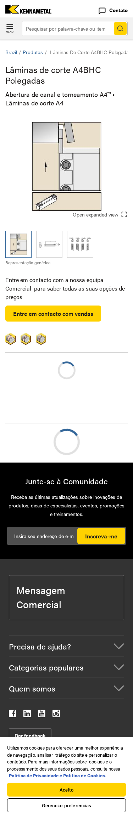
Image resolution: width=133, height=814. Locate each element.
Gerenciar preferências (67, 805)
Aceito (66, 789)
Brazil (11, 52)
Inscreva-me (101, 536)
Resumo (29, 442)
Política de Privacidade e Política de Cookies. (57, 775)
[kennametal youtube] (41, 715)
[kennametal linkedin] (27, 715)
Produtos (33, 52)
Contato (118, 10)
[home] (25, 11)
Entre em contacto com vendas (53, 313)
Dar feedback (30, 735)
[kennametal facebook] (12, 715)
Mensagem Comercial (40, 597)
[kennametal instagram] (56, 715)
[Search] (120, 28)
